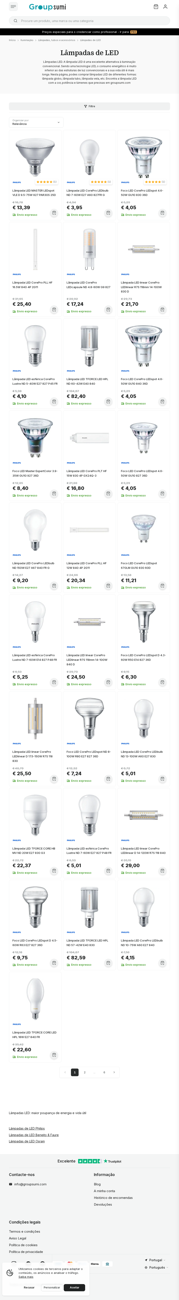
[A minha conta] (165, 7)
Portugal (155, 1260)
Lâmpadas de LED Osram (27, 1141)
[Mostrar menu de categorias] (13, 6)
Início (12, 40)
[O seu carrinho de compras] (156, 7)
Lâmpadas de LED (90, 40)
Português (157, 1267)
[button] (47, 181)
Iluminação (27, 40)
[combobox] (89, 20)
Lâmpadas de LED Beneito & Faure (34, 1135)
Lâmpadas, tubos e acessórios (56, 40)
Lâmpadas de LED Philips (27, 1128)
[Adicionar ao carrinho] (54, 213)
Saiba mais (26, 1276)
